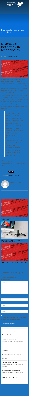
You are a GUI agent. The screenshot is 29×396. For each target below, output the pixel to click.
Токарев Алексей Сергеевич (9, 362)
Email (3, 303)
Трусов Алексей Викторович (9, 339)
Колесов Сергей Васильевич (9, 347)
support (5, 55)
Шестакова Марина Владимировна (11, 354)
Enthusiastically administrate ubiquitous (14, 262)
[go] (25, 330)
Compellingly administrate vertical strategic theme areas (12, 240)
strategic (17, 175)
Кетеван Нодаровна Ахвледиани (11, 370)
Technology (14, 56)
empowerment (11, 175)
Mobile (9, 56)
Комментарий (5, 279)
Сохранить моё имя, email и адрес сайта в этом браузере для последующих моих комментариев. (14, 319)
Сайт (2, 309)
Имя (2, 297)
